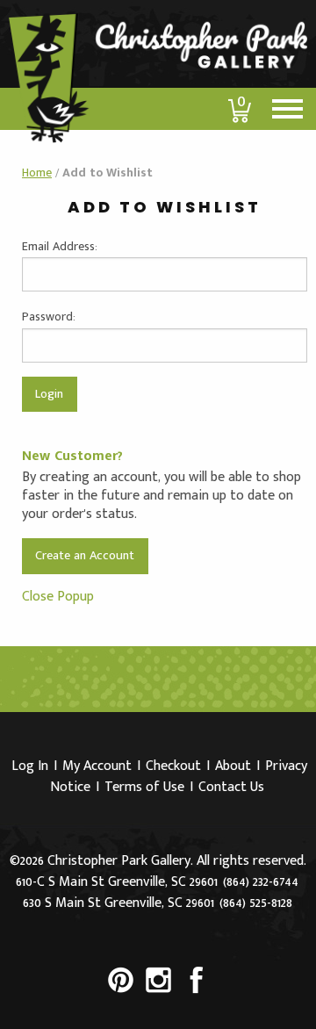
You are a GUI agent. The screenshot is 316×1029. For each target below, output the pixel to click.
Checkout (173, 766)
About (233, 766)
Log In (29, 766)
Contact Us (231, 787)
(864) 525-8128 (255, 903)
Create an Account (84, 555)
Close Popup (58, 596)
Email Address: (59, 246)
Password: (48, 316)
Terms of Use (144, 787)
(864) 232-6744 (260, 882)
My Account (97, 766)
